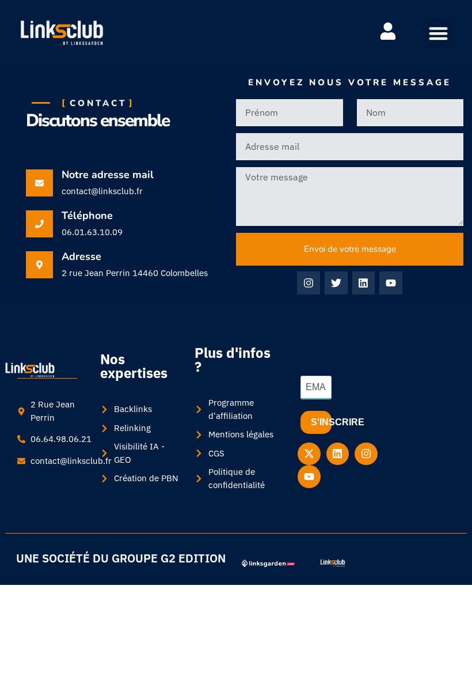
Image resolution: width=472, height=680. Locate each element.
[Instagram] (308, 282)
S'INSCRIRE (321, 422)
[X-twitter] (309, 454)
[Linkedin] (363, 282)
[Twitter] (336, 282)
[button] (438, 33)
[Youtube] (390, 282)
